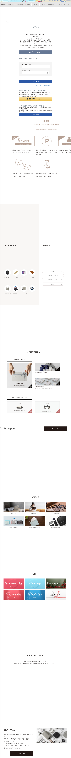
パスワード (26, 71)
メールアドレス (27, 64)
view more (21, 753)
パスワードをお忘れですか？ (43, 85)
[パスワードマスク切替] (47, 72)
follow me (55, 429)
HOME (2, 22)
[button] (35, 99)
